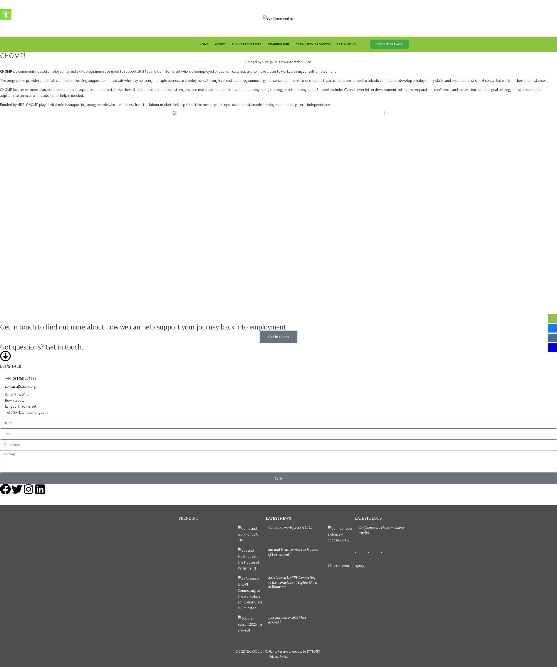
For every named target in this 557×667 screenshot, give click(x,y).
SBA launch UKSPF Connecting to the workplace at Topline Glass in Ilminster (293, 582)
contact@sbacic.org (20, 386)
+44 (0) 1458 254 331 (20, 378)
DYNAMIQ (313, 651)
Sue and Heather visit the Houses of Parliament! (293, 552)
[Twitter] (17, 489)
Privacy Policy (278, 656)
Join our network (390, 44)
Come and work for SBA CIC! (290, 528)
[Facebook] (5, 489)
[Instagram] (28, 489)
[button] (5, 14)
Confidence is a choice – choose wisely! (381, 530)
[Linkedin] (40, 489)
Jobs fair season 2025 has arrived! (287, 620)
